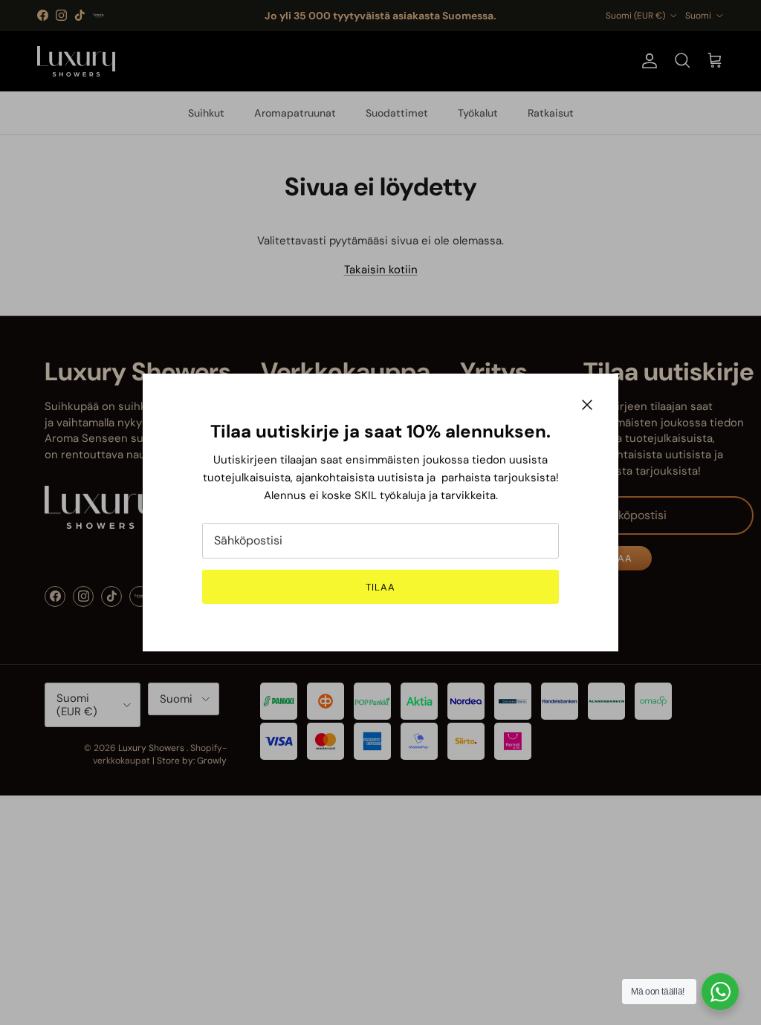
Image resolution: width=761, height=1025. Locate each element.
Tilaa (380, 587)
